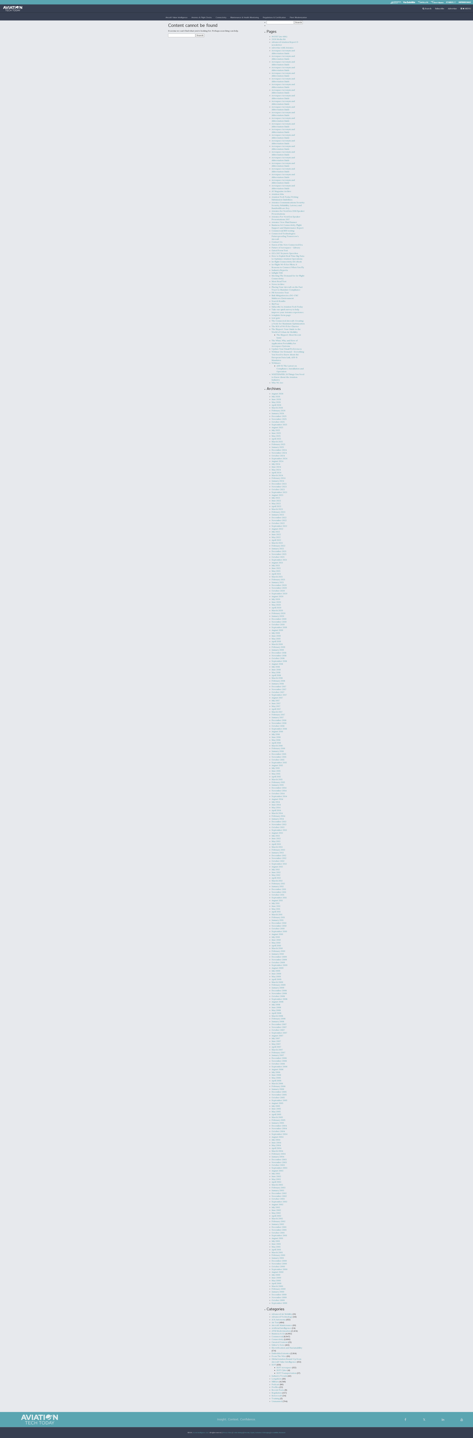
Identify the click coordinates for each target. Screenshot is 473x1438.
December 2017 (279, 686)
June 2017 (276, 703)
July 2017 (276, 700)
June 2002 (276, 1210)
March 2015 (277, 779)
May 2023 (276, 503)
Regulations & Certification (274, 17)
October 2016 (278, 726)
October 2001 (278, 1232)
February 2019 (278, 647)
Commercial (277, 1336)
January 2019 (278, 650)
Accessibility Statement (278, 1432)
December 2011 (279, 889)
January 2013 (278, 852)
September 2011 (279, 897)
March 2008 (277, 1016)
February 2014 (278, 816)
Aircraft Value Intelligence (176, 17)
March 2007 (277, 1049)
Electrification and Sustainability (287, 1348)
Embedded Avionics (281, 1353)
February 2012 (278, 883)
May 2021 (276, 571)
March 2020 (277, 610)
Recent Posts (278, 1390)
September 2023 (279, 492)
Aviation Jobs (278, 194)
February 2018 (278, 681)
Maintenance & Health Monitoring (244, 17)
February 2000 (279, 1289)
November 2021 (279, 554)
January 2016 (278, 751)
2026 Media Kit (279, 39)
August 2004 (277, 1137)
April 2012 (276, 878)
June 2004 (276, 1142)
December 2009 (279, 957)
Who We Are (277, 382)
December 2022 (279, 517)
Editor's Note (278, 1345)
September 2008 (279, 999)
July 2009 (276, 971)
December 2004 (279, 1125)
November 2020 (279, 588)
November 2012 (279, 858)
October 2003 (278, 1165)
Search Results (278, 301)
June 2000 (276, 1277)
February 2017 (278, 714)
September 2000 (279, 1269)
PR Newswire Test (280, 292)
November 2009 (279, 959)
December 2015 (279, 754)
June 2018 (276, 669)
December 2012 (279, 855)
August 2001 (277, 1238)
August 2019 (277, 630)
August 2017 (277, 697)
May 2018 (276, 672)
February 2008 (278, 1018)
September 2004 (279, 1134)
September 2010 (279, 931)
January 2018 (278, 683)
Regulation (277, 1393)
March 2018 (277, 678)
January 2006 (278, 1089)
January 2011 (277, 920)
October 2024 (278, 455)
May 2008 (276, 1010)
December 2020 (279, 585)
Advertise (452, 8)
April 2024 (276, 472)
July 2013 (276, 835)
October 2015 (278, 759)
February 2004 (279, 1154)
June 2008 (276, 1007)
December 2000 (279, 1261)
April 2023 (276, 506)
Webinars (276, 363)
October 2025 (278, 422)
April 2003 (276, 1182)
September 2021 (279, 560)
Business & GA (278, 1333)
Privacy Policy (227, 1432)
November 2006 (279, 1061)
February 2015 (278, 782)
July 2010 (276, 937)
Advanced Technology (282, 1316)
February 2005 (278, 1120)
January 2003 (278, 1190)
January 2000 (278, 1291)
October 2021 (278, 557)
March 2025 (277, 441)
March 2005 (277, 1117)
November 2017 (279, 689)
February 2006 (278, 1086)
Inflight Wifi (277, 273)
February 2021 (278, 579)
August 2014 (277, 799)
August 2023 (277, 495)
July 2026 (276, 396)
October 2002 (278, 1199)
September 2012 (279, 864)
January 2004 (278, 1156)
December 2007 (279, 1024)
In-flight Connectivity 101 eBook (287, 261)
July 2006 (276, 1072)
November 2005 (279, 1094)
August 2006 (277, 1069)
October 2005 (278, 1097)
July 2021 (276, 565)
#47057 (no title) (279, 36)
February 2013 (278, 850)
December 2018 (279, 652)
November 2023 (279, 486)
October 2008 (278, 996)
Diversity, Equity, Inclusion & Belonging (257, 1432)
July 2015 (276, 768)
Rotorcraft (277, 1395)
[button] (466, 8)
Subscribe (439, 8)
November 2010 (279, 926)
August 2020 (277, 596)
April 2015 (276, 776)
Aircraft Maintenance (282, 1325)
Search (427, 8)
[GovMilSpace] (437, 2)
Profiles (275, 1387)
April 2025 (276, 439)
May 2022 (276, 537)
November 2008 (279, 993)
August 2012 (277, 866)
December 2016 (279, 720)
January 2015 (278, 785)
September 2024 (279, 458)
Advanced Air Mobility (282, 1314)
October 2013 (278, 827)
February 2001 (278, 1255)
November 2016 (279, 723)
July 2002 (276, 1207)
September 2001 (279, 1235)
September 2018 (279, 661)
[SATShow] (423, 2)
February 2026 (278, 410)
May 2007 (276, 1044)
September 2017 (279, 695)
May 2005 (276, 1111)
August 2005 (277, 1103)
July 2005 (276, 1106)
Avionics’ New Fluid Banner (284, 222)
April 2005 (276, 1114)
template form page (281, 315)
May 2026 (276, 402)
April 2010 (276, 945)
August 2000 (277, 1272)
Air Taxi (275, 1322)
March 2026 (277, 407)
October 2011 (278, 895)
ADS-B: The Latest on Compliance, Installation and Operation (290, 369)
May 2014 (276, 807)
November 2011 (279, 892)
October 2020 (278, 590)
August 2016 (277, 731)
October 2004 (278, 1131)
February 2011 (278, 917)
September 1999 (279, 1303)
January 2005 (278, 1123)
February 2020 (278, 613)
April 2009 (276, 979)
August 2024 (277, 461)
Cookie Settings (238, 1432)
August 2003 (277, 1170)
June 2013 (276, 838)
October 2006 (278, 1063)
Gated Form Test (280, 250)
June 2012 (276, 872)
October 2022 (278, 523)
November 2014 (279, 790)
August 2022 (277, 529)
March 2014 (277, 813)
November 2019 (279, 622)
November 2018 (279, 655)
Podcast (275, 1384)
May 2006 (276, 1078)
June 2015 (276, 771)
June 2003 (276, 1176)
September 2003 (279, 1168)
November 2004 (279, 1128)
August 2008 (277, 1001)
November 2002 (279, 1196)
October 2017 (278, 692)
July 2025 (276, 430)
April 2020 (276, 607)
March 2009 (277, 982)
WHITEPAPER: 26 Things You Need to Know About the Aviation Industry (288, 377)
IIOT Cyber (282, 1370)
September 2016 (279, 729)
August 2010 (277, 934)
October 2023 (278, 489)
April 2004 (276, 1148)
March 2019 (277, 644)
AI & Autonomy (279, 1319)
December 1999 (279, 1294)
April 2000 (276, 1283)
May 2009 (276, 976)
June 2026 (276, 399)
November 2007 (279, 1027)
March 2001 (277, 1252)
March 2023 (277, 509)
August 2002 (277, 1204)
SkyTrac (275, 304)
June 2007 (276, 1041)
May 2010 (276, 942)
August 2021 (277, 562)
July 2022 (276, 531)
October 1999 (278, 1300)
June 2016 (276, 737)
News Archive (278, 284)
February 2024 (278, 478)
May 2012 (276, 875)
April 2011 (276, 911)
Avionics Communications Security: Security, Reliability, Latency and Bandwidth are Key (288, 205)
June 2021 (276, 568)
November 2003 (279, 1162)
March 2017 (277, 712)
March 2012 (277, 880)
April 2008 (276, 1013)
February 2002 (278, 1221)
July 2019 (276, 633)
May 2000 (276, 1280)
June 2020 (276, 602)
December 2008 (279, 990)
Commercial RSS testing (283, 230)
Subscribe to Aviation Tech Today (287, 307)
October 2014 (278, 793)
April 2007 (276, 1047)
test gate (276, 318)
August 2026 (277, 393)
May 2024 (276, 469)
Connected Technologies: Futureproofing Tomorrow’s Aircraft (285, 236)
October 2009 (278, 962)
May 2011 (276, 909)
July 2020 (276, 599)
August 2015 (277, 765)
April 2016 (276, 743)
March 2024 (277, 475)
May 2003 (276, 1179)
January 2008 (278, 1021)
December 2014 (279, 788)
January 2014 (278, 819)
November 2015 (279, 757)
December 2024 (279, 450)
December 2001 (279, 1227)
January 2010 (278, 954)
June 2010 (276, 940)
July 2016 (276, 734)
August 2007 (277, 1035)
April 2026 (276, 405)
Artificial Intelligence (281, 1328)
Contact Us (277, 242)
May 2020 (276, 605)
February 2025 (278, 444)
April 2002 (276, 1216)
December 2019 (279, 619)
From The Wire (279, 1356)
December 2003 (279, 1159)
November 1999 (279, 1297)
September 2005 (279, 1100)
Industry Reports (280, 270)
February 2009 (279, 985)
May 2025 (276, 436)
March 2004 (277, 1151)
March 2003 (277, 1185)
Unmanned (277, 1401)
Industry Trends (279, 1376)
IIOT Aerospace (284, 1367)
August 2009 (277, 968)
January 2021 (278, 582)
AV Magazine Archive (281, 191)
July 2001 (276, 1241)
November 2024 (279, 453)
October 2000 (278, 1266)
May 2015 (276, 773)
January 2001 (278, 1258)
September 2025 (279, 424)
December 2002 (279, 1193)
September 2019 (279, 627)
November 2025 (279, 419)
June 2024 (276, 467)
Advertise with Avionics (282, 47)
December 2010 (279, 923)
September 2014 (279, 796)
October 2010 (278, 928)
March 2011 (277, 914)
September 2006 (279, 1066)
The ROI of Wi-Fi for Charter (285, 326)
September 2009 (279, 965)
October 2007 (278, 1030)
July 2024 (276, 464)
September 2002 (279, 1201)
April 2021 (276, 574)
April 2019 (276, 641)
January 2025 (278, 447)
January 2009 (278, 987)
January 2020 (278, 616)
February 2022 (278, 545)
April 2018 (276, 675)
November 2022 (279, 520)
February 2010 (278, 951)
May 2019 (276, 638)
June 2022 (276, 534)
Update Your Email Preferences (287, 349)
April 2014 (276, 810)
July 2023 (276, 498)
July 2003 (276, 1173)
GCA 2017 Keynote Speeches (285, 253)
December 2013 (279, 821)
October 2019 (278, 624)
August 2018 (277, 664)
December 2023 (279, 483)
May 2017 (276, 706)
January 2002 (278, 1224)
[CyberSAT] (451, 2)
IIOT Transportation (286, 1373)
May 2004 (276, 1145)
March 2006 (277, 1083)
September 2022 (279, 526)
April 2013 (276, 844)
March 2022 (277, 543)
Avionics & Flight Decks (201, 17)
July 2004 (276, 1140)
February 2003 (278, 1187)
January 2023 (278, 514)
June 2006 (276, 1075)
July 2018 (276, 667)
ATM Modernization (281, 1331)
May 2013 (276, 841)
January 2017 (278, 717)
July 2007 (276, 1038)
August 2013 (277, 833)
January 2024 (278, 481)
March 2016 (277, 745)
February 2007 (278, 1052)
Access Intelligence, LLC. (201, 1432)
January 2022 (278, 548)
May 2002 (276, 1213)
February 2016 (278, 748)
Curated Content (280, 1342)
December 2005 (279, 1092)
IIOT (274, 1364)
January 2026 (278, 413)
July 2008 (276, 1004)
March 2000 (277, 1286)
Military (275, 1381)
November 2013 (279, 824)
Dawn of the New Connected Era (287, 245)
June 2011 (276, 906)
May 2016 (276, 740)
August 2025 (277, 427)
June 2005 (276, 1108)
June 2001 (276, 1244)
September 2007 (279, 1033)
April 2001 (276, 1249)
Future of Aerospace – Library (286, 247)
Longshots (277, 1378)
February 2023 (278, 512)
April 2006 (276, 1080)
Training (276, 1398)
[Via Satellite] (409, 2)
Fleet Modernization (298, 17)
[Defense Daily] (465, 2)
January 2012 (278, 886)
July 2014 (276, 802)
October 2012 (278, 861)
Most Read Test (279, 281)
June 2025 (276, 433)
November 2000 (279, 1263)
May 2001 (276, 1246)
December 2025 (279, 416)
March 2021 (277, 576)
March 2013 (277, 847)
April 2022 (276, 540)
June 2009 (276, 973)
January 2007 (278, 1055)
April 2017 (276, 709)
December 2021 (279, 551)
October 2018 (278, 658)
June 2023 (276, 500)
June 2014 (276, 804)
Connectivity (221, 17)
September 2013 (279, 830)
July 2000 (276, 1275)
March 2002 (277, 1218)
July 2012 (276, 869)
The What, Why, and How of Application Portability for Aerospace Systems (285, 343)
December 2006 (279, 1058)
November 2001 (279, 1230)
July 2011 (275, 903)
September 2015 (279, 762)
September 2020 (279, 593)
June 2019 (276, 636)
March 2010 (277, 948)
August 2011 (277, 900)
